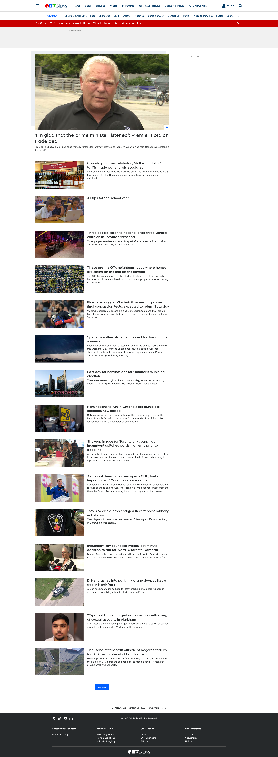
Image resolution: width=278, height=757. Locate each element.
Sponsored (104, 16)
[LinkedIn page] (71, 718)
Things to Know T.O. (202, 16)
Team (163, 708)
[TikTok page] (59, 718)
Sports (230, 16)
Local (88, 5)
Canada (101, 5)
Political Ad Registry (105, 741)
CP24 (143, 734)
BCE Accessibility (60, 734)
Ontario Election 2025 (76, 16)
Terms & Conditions (105, 738)
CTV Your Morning (149, 5)
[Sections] (38, 6)
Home (76, 5)
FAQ (143, 708)
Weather (127, 16)
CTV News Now (198, 5)
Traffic (186, 16)
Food (92, 16)
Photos (219, 16)
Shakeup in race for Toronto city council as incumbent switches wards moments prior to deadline (122, 446)
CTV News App (119, 708)
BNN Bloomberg (148, 738)
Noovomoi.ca (191, 738)
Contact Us (173, 16)
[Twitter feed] (54, 718)
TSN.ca (144, 741)
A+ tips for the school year (108, 198)
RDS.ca (188, 741)
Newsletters (153, 708)
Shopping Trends (175, 5)
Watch (114, 5)
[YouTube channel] (65, 718)
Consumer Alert (156, 16)
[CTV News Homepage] (56, 6)
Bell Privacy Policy (105, 734)
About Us (140, 16)
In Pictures (128, 5)
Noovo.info (190, 734)
